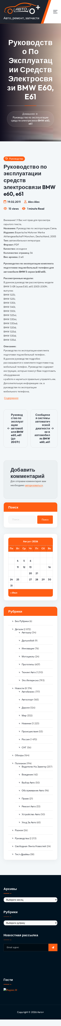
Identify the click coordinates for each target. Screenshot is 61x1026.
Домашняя (28, 113)
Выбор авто (28, 782)
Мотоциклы (28, 656)
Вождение (27, 774)
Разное (19, 830)
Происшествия (30, 731)
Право (25, 798)
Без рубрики (22, 621)
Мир (24, 715)
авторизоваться (34, 485)
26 (24, 579)
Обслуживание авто (33, 790)
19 (24, 573)
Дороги (26, 707)
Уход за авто (29, 822)
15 (43, 567)
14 (37, 567)
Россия (26, 739)
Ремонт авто (29, 806)
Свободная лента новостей (30, 846)
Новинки (26, 723)
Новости (19, 688)
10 (11, 567)
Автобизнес (28, 691)
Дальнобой (28, 640)
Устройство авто (31, 814)
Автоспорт (27, 699)
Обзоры (19, 755)
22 (43, 573)
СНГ (24, 747)
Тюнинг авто (29, 672)
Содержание (11, 398)
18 (18, 573)
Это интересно (30, 680)
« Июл (13, 592)
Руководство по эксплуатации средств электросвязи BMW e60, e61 (30, 120)
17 (11, 573)
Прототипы (28, 664)
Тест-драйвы (22, 854)
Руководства (16, 158)
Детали (19, 629)
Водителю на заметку (34, 766)
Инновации (28, 648)
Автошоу (26, 632)
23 (49, 573)
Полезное (20, 763)
